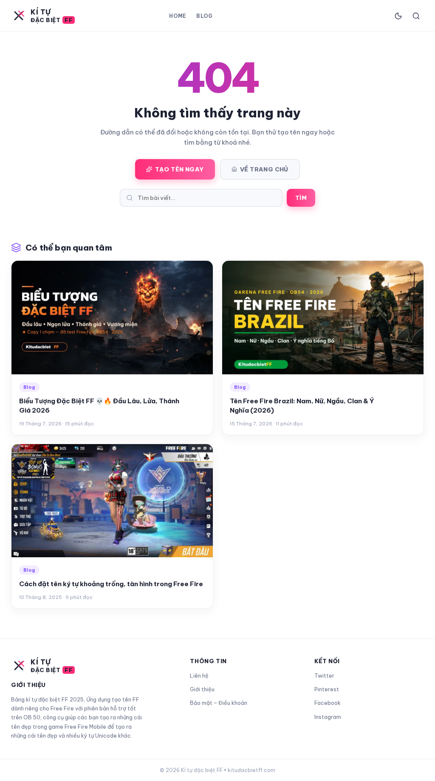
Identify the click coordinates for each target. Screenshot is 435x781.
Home (177, 16)
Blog (204, 16)
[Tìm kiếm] (416, 16)
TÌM (301, 197)
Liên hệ (199, 675)
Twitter (324, 675)
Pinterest (326, 689)
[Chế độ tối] (398, 16)
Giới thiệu (202, 689)
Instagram (327, 716)
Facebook (327, 702)
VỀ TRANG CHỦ (264, 169)
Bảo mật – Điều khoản (218, 702)
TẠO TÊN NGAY (179, 169)
